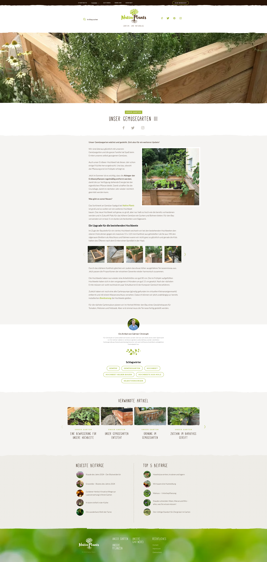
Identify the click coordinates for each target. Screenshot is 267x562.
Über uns (118, 3)
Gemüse (113, 368)
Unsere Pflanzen (118, 547)
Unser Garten (95, 7)
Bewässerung (105, 298)
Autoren (106, 3)
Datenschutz (157, 552)
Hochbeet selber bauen (119, 374)
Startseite (82, 3)
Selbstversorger (133, 381)
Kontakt (129, 3)
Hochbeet (152, 368)
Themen (94, 3)
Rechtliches (159, 539)
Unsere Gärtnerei (138, 540)
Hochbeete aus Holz (150, 374)
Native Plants (128, 205)
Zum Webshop (181, 3)
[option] (96, 254)
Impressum (157, 549)
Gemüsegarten (132, 368)
